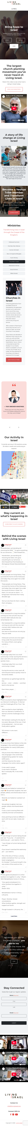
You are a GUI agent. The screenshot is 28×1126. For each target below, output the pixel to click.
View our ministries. (14, 89)
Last (14, 1007)
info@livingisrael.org (14, 1106)
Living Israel (19, 1123)
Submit (14, 1023)
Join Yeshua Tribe (14, 359)
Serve (21, 40)
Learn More (14, 212)
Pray (7, 40)
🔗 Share (14, 507)
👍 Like (5, 507)
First (14, 1001)
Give (14, 46)
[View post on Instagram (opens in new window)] (25, 545)
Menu (15, 9)
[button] (2, 163)
